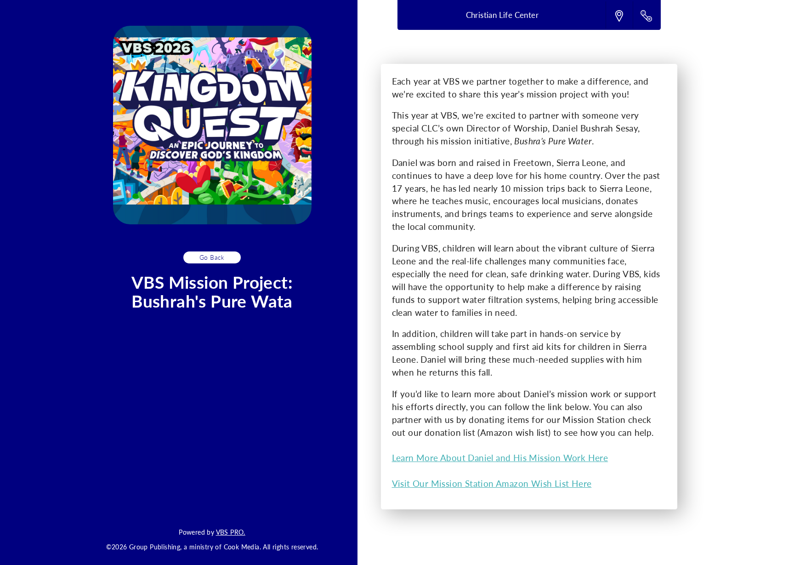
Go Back (212, 257)
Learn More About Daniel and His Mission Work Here (500, 457)
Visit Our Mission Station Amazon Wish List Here (492, 483)
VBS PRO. (230, 531)
